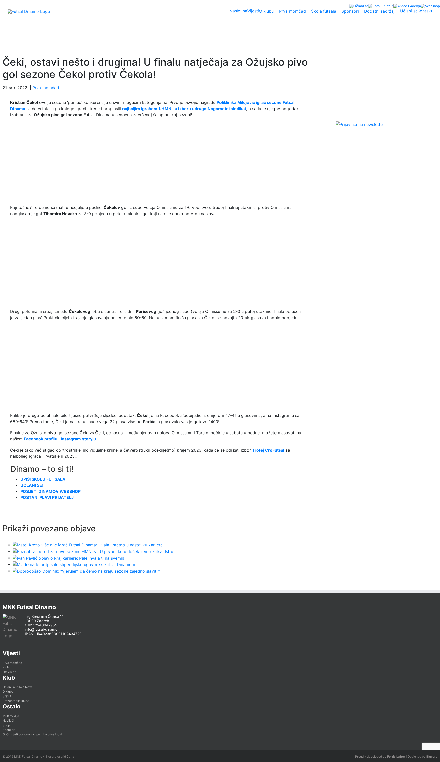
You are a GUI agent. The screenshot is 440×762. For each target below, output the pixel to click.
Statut (7, 696)
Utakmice (9, 672)
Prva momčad (45, 87)
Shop (6, 725)
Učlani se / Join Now (17, 687)
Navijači (8, 720)
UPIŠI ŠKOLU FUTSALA (42, 479)
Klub (6, 667)
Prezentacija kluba (16, 701)
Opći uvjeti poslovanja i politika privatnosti (33, 734)
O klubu (8, 691)
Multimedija (11, 716)
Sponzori (9, 730)
